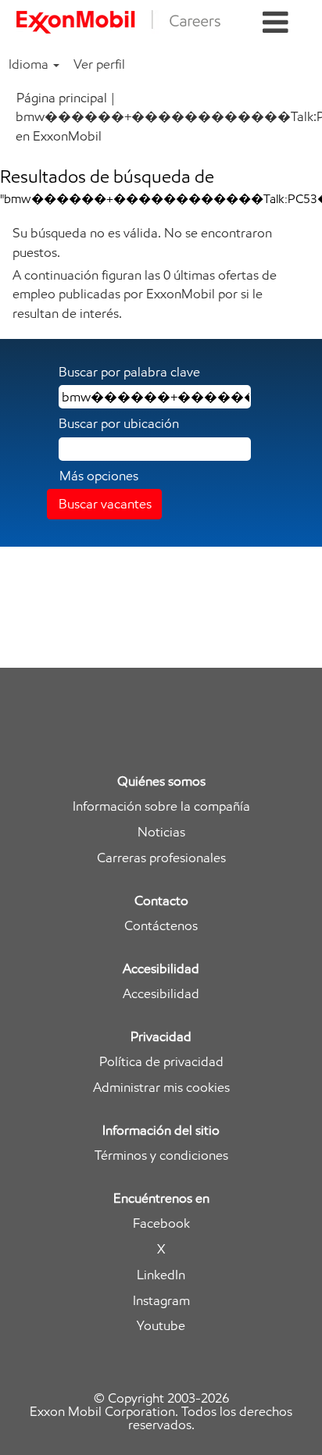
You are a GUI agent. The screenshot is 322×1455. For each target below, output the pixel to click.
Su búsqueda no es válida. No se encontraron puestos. (142, 242)
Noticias (161, 832)
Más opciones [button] (98, 475)
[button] (275, 23)
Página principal (61, 97)
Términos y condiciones (161, 1155)
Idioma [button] (30, 64)
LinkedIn (161, 1275)
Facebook (161, 1223)
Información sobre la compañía (161, 806)
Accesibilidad (161, 993)
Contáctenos (161, 925)
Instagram (161, 1300)
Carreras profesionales (161, 858)
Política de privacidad (161, 1061)
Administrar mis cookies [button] (161, 1087)
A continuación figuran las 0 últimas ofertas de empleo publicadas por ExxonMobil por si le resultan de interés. (145, 294)
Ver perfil (99, 64)
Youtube (161, 1325)
